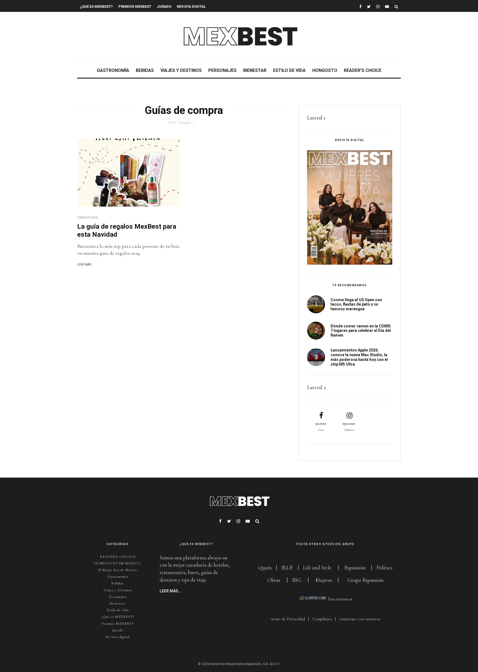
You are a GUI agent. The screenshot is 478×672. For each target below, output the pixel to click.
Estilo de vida (289, 70)
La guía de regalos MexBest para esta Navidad (126, 230)
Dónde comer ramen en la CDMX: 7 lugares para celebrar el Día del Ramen (361, 331)
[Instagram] (377, 6)
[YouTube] (387, 6)
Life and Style (317, 567)
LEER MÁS (84, 264)
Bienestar (254, 70)
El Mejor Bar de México (117, 570)
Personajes (222, 70)
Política (384, 567)
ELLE (287, 567)
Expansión (355, 567)
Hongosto (324, 70)
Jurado (164, 6)
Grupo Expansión (365, 580)
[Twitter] (368, 6)
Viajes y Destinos (181, 70)
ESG (296, 580)
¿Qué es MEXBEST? (96, 6)
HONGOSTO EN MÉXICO (117, 563)
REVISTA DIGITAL (191, 6)
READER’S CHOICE (362, 70)
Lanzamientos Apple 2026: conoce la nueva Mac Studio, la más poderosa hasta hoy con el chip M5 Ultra (359, 357)
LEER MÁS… (170, 591)
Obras (273, 580)
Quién (265, 567)
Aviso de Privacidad (288, 618)
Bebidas (145, 70)
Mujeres (323, 580)
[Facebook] (360, 6)
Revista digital (117, 637)
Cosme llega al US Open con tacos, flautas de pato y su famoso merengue (356, 304)
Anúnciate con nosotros (359, 618)
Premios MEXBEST (134, 6)
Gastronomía (113, 70)
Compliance (322, 618)
